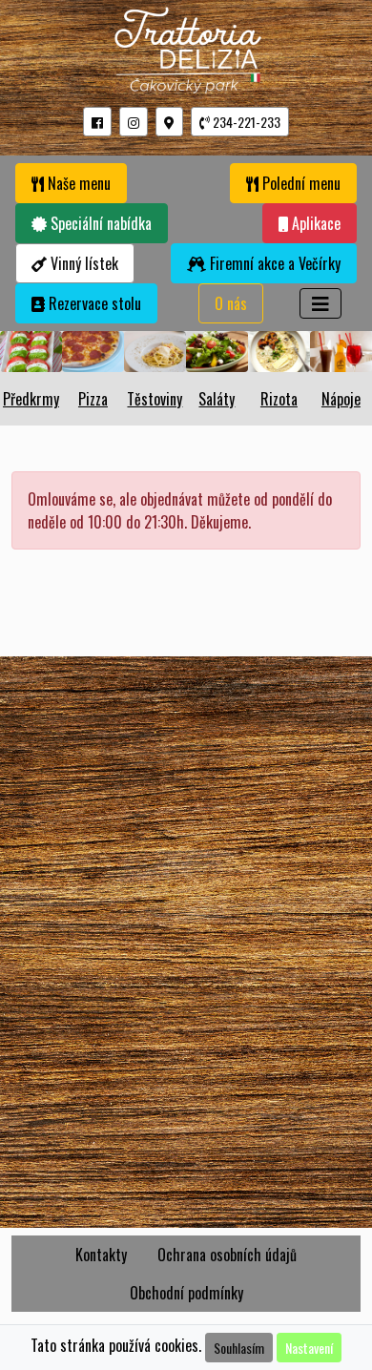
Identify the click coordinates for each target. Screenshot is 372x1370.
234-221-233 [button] (245, 122)
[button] (97, 121)
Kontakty (101, 1254)
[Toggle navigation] (320, 303)
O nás (231, 303)
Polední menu (299, 183)
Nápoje (341, 398)
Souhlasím (239, 1348)
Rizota (279, 398)
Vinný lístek (82, 263)
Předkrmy (31, 398)
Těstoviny (154, 398)
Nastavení (309, 1348)
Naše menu (77, 183)
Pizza (93, 398)
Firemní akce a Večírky (273, 263)
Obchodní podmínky (186, 1292)
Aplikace (314, 223)
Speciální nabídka (99, 223)
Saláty (216, 398)
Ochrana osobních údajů (227, 1254)
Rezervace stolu (93, 303)
